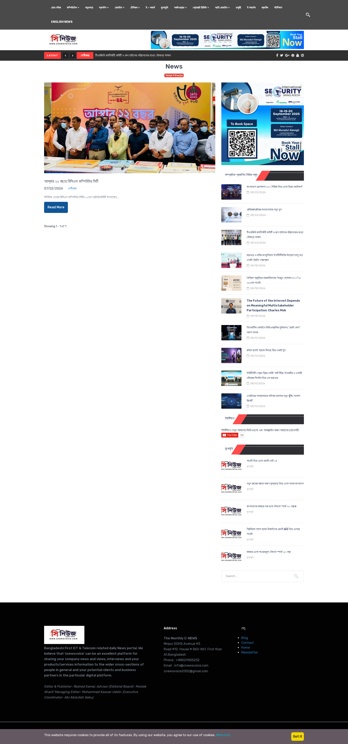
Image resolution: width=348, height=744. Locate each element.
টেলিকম (134, 7)
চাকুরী (238, 7)
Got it (297, 736)
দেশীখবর (85, 55)
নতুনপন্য (89, 7)
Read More (56, 207)
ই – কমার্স (150, 7)
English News (61, 22)
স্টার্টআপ (278, 7)
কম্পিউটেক (72, 7)
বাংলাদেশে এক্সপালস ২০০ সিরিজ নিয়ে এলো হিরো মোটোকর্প (274, 187)
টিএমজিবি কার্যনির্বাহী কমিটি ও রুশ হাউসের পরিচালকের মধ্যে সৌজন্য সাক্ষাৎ (133, 55)
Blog (244, 638)
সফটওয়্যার (179, 7)
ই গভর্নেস (251, 7)
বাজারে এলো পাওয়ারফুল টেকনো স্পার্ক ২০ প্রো (269, 552)
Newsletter (249, 652)
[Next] (72, 55)
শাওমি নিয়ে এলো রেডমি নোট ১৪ (262, 461)
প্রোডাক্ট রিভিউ (200, 7)
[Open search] (308, 14)
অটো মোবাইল (221, 7)
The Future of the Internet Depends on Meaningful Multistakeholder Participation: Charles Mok (273, 305)
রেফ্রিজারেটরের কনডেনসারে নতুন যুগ (264, 209)
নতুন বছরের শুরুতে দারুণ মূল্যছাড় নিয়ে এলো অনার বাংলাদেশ (275, 483)
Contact (247, 643)
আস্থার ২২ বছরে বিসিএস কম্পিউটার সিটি (71, 181)
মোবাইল (119, 7)
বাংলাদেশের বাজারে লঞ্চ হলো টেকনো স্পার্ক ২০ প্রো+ (272, 506)
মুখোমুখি (164, 7)
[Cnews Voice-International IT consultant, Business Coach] (64, 635)
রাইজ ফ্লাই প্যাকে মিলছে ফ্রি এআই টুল (266, 350)
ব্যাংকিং (265, 7)
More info (223, 735)
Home (245, 647)
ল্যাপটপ (103, 7)
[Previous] (65, 55)
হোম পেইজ (56, 7)
